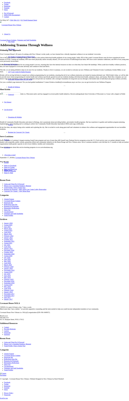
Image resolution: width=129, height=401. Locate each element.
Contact (6, 17)
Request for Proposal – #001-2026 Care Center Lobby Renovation (25, 189)
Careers (6, 331)
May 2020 (7, 261)
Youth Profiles (8, 215)
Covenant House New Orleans (25, 157)
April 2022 (7, 232)
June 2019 (7, 276)
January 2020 (8, 268)
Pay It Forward (9, 13)
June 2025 (7, 227)
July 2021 (7, 245)
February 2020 (8, 267)
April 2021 (7, 247)
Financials (7, 333)
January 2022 (8, 238)
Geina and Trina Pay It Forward (14, 184)
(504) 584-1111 (15, 20)
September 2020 (9, 254)
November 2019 (9, 270)
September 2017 (9, 296)
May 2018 (7, 286)
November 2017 (9, 294)
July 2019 (7, 274)
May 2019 (7, 277)
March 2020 (8, 265)
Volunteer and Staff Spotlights (26, 40)
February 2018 (8, 290)
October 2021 (8, 239)
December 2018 (9, 281)
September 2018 (9, 283)
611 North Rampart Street (29, 20)
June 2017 (7, 297)
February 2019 (8, 279)
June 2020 (7, 259)
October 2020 (8, 252)
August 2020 (8, 256)
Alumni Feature (9, 199)
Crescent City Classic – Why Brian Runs (17, 191)
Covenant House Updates (8, 40)
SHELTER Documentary (12, 15)
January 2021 (8, 248)
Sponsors (7, 334)
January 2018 (8, 292)
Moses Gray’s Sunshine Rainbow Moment (17, 186)
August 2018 (8, 285)
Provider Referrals (10, 329)
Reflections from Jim (10, 204)
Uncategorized (8, 212)
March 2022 (8, 234)
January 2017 (8, 299)
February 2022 (8, 236)
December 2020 (9, 250)
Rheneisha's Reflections (11, 208)
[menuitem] (66, 13)
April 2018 (7, 288)
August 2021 (8, 243)
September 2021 (9, 241)
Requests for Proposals (11, 206)
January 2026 (8, 223)
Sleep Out (7, 210)
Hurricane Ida (8, 203)
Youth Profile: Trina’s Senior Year (14, 187)
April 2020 (7, 263)
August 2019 (8, 272)
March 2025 (8, 228)
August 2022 (8, 230)
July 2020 (7, 257)
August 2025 (8, 225)
